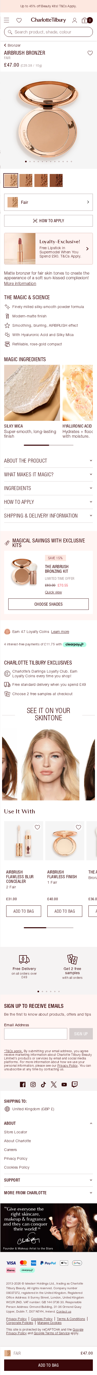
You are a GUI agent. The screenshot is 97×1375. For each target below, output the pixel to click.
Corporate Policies (19, 1323)
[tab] (26, 161)
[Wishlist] (19, 20)
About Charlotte (17, 1141)
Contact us (63, 1311)
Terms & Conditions (71, 1319)
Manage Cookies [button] (50, 1323)
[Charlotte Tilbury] (48, 20)
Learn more (60, 631)
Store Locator (15, 1132)
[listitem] (48, 120)
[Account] (75, 20)
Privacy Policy (67, 1065)
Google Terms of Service (52, 1333)
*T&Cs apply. (13, 1051)
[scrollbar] (48, 445)
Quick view (53, 592)
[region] (48, 575)
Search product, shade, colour (43, 32)
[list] (48, 120)
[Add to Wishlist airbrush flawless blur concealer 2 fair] (37, 827)
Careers (10, 1149)
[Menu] (6, 20)
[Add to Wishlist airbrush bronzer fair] (90, 53)
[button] (10, 32)
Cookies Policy (16, 1167)
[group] (32, 401)
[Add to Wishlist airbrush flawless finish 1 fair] (78, 827)
